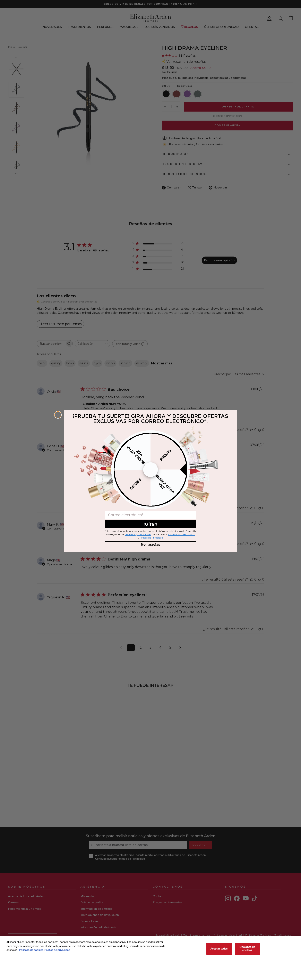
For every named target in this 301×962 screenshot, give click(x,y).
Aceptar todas (219, 949)
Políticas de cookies (31, 950)
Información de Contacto (181, 534)
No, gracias (150, 545)
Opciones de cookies (247, 948)
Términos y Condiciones (138, 534)
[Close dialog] (58, 415)
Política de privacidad (57, 950)
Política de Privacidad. (151, 537)
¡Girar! (151, 524)
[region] (150, 949)
